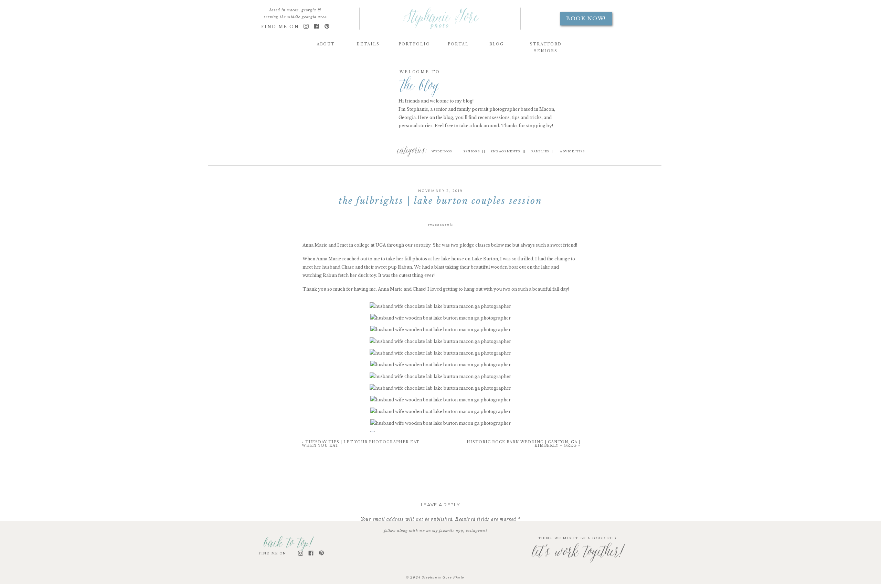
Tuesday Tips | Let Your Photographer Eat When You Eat (361, 444)
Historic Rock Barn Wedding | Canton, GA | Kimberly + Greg (523, 444)
